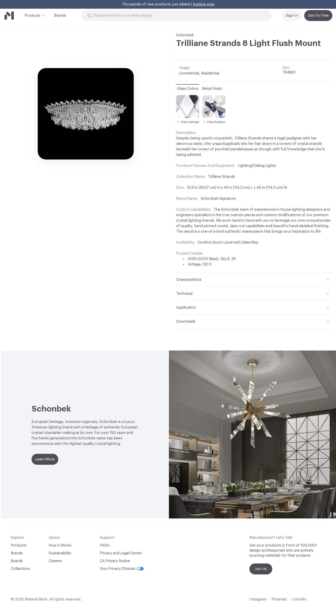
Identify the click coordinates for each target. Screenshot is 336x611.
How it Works (60, 545)
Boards (17, 561)
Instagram (258, 599)
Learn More (45, 459)
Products (32, 15)
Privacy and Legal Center (121, 553)
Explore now (203, 4)
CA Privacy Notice (115, 561)
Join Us (261, 569)
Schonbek (185, 35)
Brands (60, 15)
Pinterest (279, 599)
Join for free (318, 15)
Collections (20, 569)
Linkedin (299, 599)
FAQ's (104, 545)
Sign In (292, 15)
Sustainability (60, 553)
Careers (55, 561)
